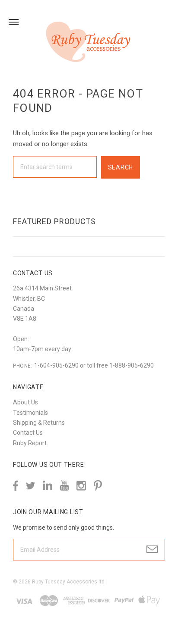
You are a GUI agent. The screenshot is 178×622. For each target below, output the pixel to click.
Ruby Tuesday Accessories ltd (68, 582)
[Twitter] (30, 485)
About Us (25, 402)
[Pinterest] (98, 484)
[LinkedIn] (47, 485)
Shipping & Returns (39, 422)
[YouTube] (64, 485)
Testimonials (30, 412)
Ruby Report (30, 443)
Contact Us (28, 432)
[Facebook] (15, 485)
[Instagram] (81, 485)
